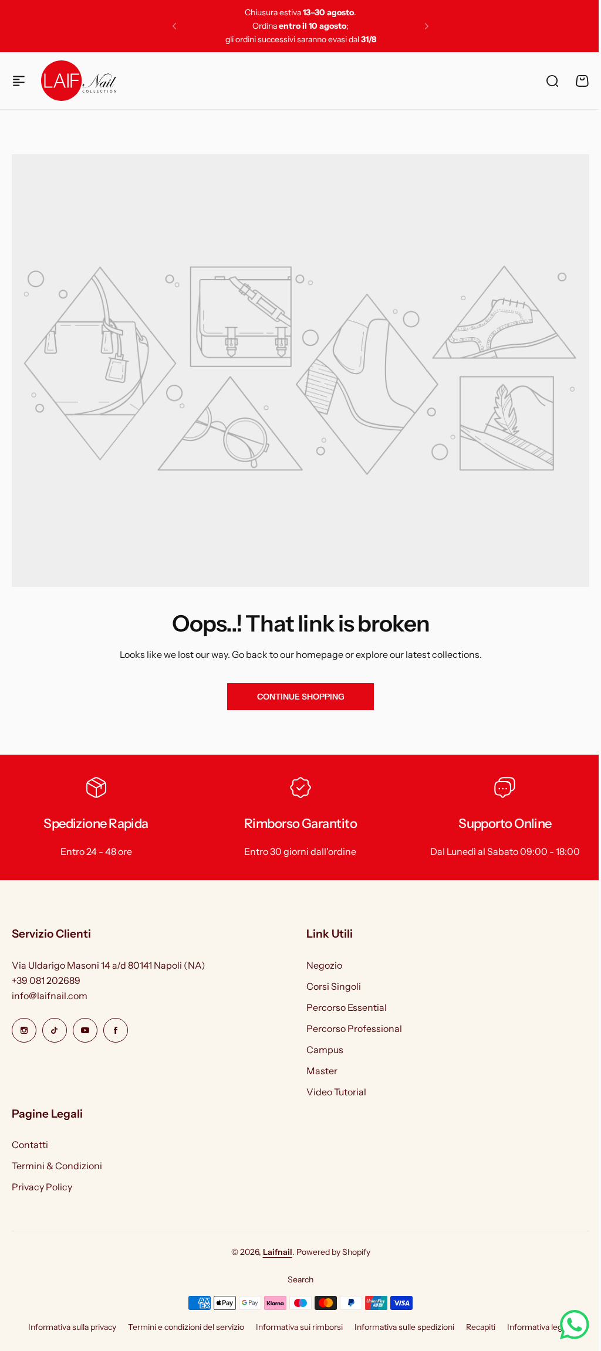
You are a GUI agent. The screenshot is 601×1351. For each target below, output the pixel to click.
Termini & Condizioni (57, 1166)
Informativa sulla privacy (72, 1327)
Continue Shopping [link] (301, 696)
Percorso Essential (346, 1007)
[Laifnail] (78, 80)
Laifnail (277, 1252)
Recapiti (480, 1327)
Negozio (324, 965)
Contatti (30, 1144)
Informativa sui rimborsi (299, 1327)
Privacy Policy (42, 1187)
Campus (324, 1049)
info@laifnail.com (49, 996)
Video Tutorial (336, 1092)
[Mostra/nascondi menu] (19, 81)
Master (321, 1071)
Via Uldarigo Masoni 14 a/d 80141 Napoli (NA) (108, 965)
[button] (174, 26)
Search (300, 1279)
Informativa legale (540, 1327)
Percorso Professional (354, 1028)
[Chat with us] (565, 1324)
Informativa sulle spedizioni (404, 1327)
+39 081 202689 (46, 980)
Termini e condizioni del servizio (186, 1327)
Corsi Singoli (333, 986)
